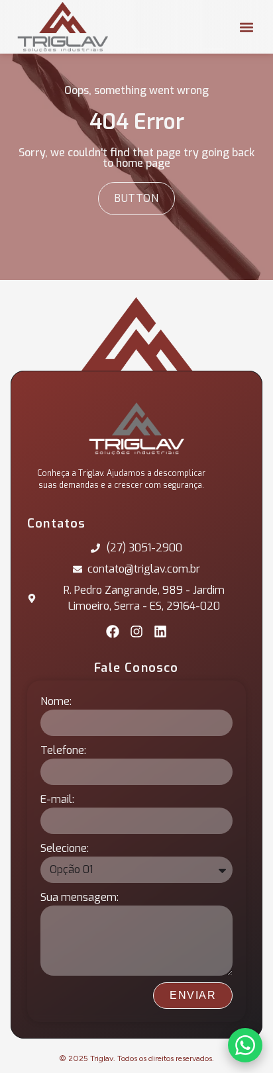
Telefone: (63, 750)
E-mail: (57, 799)
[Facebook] (112, 631)
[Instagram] (136, 631)
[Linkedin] (160, 631)
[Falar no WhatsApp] (245, 1045)
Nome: (56, 701)
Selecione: (64, 848)
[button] (246, 27)
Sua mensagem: (79, 897)
